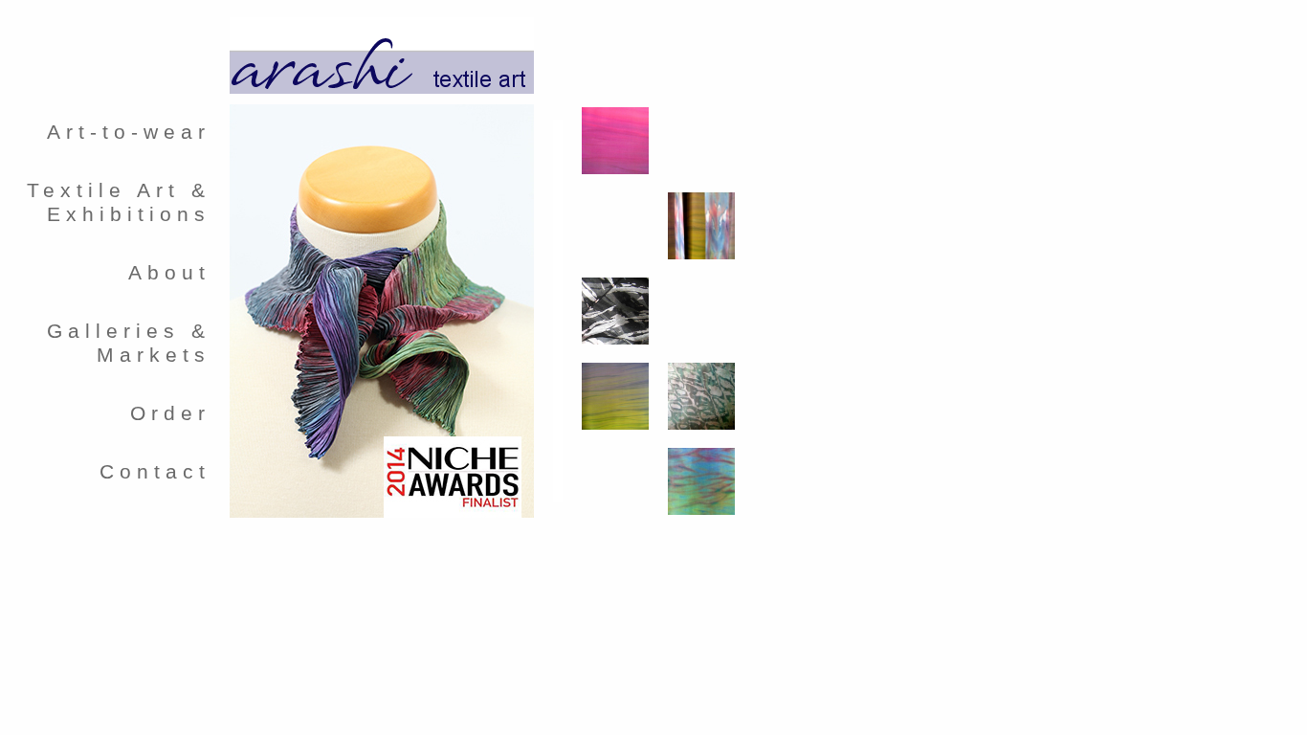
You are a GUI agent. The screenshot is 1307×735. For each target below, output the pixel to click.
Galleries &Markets (128, 343)
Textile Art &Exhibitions (118, 202)
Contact (155, 471)
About (169, 272)
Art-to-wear (128, 132)
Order (170, 413)
